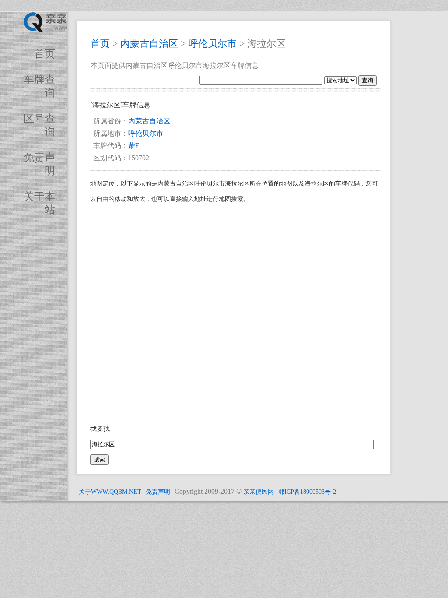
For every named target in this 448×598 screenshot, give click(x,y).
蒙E (134, 145)
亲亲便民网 (258, 492)
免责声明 (158, 492)
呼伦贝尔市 (213, 43)
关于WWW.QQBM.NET (110, 492)
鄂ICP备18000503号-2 (307, 492)
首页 (44, 54)
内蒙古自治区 (149, 43)
